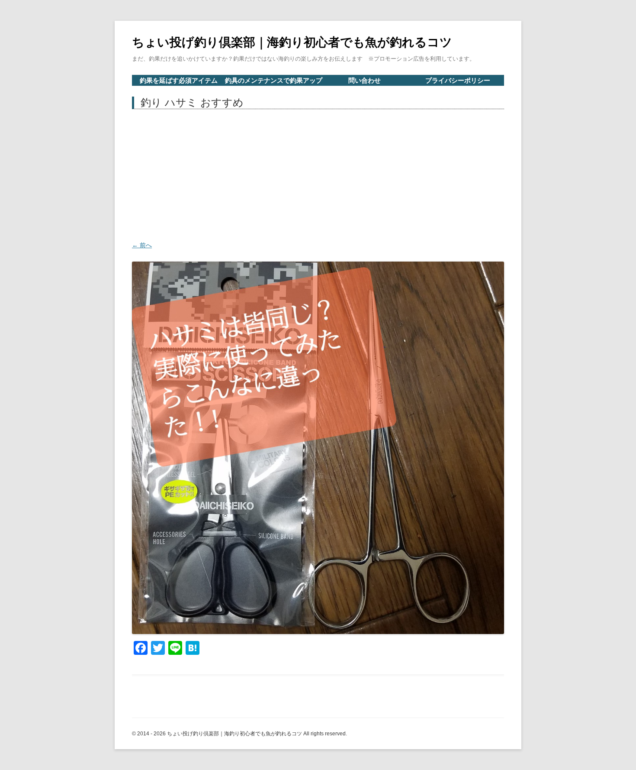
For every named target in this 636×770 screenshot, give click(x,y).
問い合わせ (364, 80)
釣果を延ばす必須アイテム (179, 80)
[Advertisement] (318, 174)
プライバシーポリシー (457, 80)
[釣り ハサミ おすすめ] (318, 448)
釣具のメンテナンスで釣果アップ (273, 80)
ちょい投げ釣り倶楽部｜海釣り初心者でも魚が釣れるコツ (292, 42)
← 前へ (142, 245)
